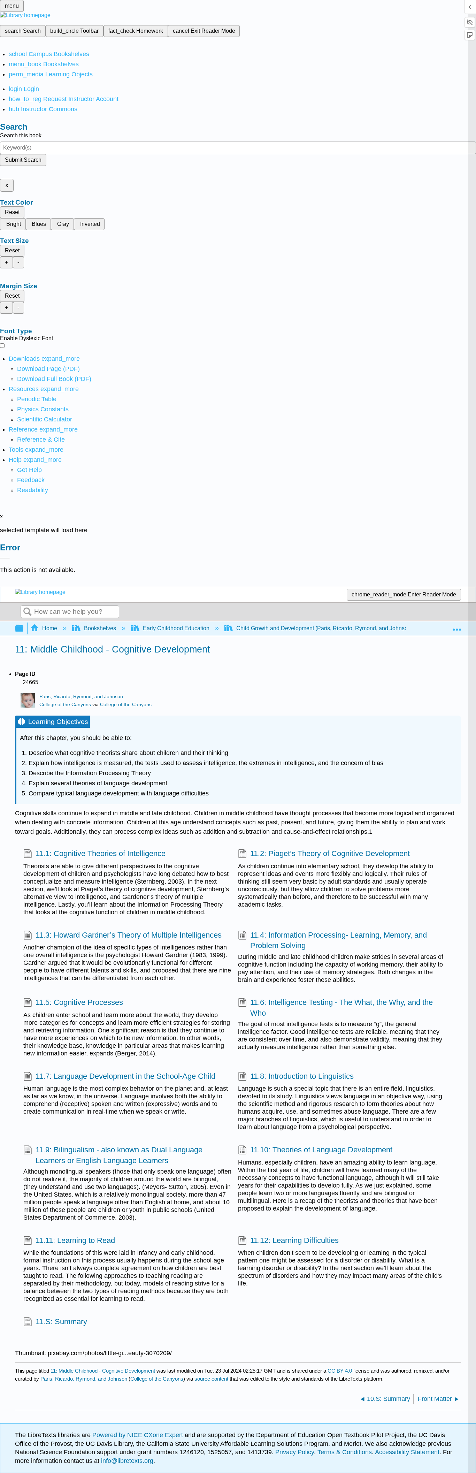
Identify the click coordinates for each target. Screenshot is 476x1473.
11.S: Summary (61, 1321)
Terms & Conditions (344, 1452)
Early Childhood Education (176, 628)
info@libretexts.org (126, 1460)
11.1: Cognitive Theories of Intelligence (101, 853)
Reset (12, 212)
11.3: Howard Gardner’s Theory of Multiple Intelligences (129, 935)
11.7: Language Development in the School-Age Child (125, 1076)
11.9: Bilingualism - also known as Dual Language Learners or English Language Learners (119, 1155)
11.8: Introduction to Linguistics (302, 1076)
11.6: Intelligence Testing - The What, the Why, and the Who (341, 1007)
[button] (31, 479)
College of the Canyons (65, 704)
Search (27, 612)
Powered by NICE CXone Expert (138, 1435)
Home (50, 628)
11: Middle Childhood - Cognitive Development (103, 1371)
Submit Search (23, 160)
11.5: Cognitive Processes (79, 1002)
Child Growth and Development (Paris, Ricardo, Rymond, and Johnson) (324, 628)
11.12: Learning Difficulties (294, 1240)
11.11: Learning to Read (75, 1240)
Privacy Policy (294, 1452)
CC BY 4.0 (340, 1371)
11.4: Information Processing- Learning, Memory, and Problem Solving (338, 940)
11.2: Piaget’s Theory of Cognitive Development (330, 853)
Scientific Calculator (44, 419)
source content (211, 1379)
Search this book (20, 135)
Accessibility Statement (407, 1452)
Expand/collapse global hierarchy (23, 628)
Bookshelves (100, 628)
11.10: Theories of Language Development (321, 1149)
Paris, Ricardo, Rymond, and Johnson (81, 696)
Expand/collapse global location (457, 626)
